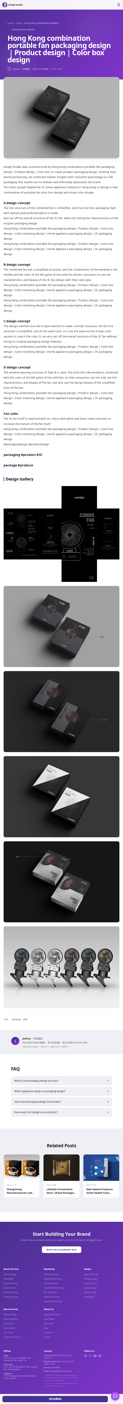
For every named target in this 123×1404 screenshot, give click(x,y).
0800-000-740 (57, 1355)
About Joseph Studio (52, 1314)
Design (87, 1269)
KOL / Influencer (50, 1292)
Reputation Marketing (53, 1301)
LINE (25, 1019)
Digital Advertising (51, 1297)
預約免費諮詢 (55, 1398)
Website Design (10, 1314)
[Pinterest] (99, 1355)
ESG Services (9, 1323)
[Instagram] (90, 1355)
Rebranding (8, 1279)
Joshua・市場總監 (19, 68)
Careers (47, 1337)
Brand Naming (10, 1288)
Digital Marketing (51, 1274)
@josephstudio (54, 1367)
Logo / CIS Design (91, 1274)
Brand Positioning (11, 1292)
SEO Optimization (51, 1283)
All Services (48, 1323)
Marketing (49, 1269)
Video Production (11, 1319)
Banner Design (90, 1292)
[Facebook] (85, 1355)
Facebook (16, 1019)
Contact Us (48, 1332)
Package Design (90, 1279)
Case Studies (49, 1319)
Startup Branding (11, 1283)
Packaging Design (23, 29)
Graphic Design (90, 1283)
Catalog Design (90, 1288)
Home (10, 23)
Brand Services (11, 1269)
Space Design (9, 1328)
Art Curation (9, 1332)
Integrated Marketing (53, 1279)
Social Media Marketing (53, 1288)
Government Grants (12, 1337)
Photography (89, 1297)
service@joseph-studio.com (60, 1371)
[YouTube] (95, 1355)
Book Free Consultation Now (61, 1249)
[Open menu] (119, 5)
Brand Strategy (10, 1274)
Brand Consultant (11, 1297)
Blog (19, 23)
